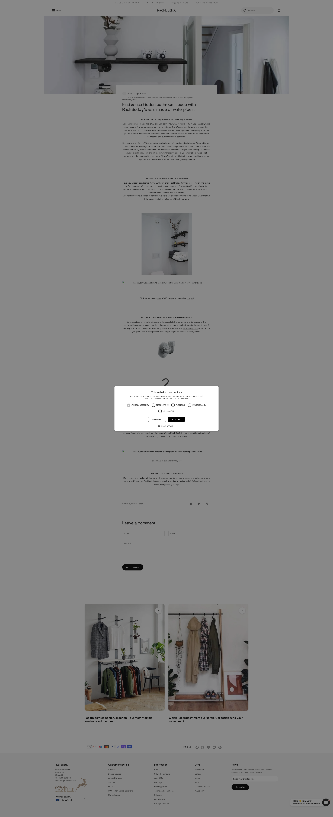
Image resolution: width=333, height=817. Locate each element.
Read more (184, 399)
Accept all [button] (176, 419)
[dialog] (166, 408)
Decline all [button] (157, 419)
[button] (166, 426)
